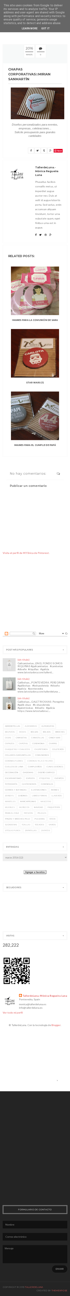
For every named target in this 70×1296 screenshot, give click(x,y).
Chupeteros (41, 749)
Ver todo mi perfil (13, 1012)
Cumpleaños (35, 766)
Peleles (42, 813)
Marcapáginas (28, 801)
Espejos (30, 778)
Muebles (10, 807)
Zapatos (45, 830)
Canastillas (37, 738)
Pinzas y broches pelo (17, 819)
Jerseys (9, 795)
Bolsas (34, 732)
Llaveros (57, 795)
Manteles (10, 801)
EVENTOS (59, 778)
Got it (45, 28)
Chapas (53, 743)
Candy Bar (54, 738)
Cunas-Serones (54, 766)
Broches (60, 732)
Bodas (22, 732)
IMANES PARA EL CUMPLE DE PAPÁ (35, 445)
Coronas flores (14, 761)
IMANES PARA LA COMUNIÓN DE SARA (35, 320)
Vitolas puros (12, 830)
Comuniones (42, 755)
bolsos (47, 732)
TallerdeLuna (34, 1287)
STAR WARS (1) (35, 382)
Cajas (8, 738)
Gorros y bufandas (15, 790)
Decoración (11, 772)
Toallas (26, 824)
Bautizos (10, 732)
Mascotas (46, 801)
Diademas (28, 772)
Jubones (22, 795)
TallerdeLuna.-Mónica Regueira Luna (45, 995)
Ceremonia (38, 743)
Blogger (56, 1025)
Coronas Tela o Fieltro (40, 761)
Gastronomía (29, 784)
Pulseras (39, 819)
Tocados (39, 824)
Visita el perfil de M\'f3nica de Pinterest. (26, 552)
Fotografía (11, 784)
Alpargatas (47, 726)
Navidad (38, 807)
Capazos (9, 743)
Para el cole (12, 813)
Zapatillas (30, 830)
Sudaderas (11, 824)
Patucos (28, 813)
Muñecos (24, 807)
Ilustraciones (38, 790)
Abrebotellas (12, 726)
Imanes (55, 790)
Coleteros (58, 749)
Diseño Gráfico (46, 772)
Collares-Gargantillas (18, 755)
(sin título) (23, 659)
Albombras (31, 726)
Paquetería (54, 807)
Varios (52, 824)
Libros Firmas (39, 795)
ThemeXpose (59, 1290)
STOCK (52, 819)
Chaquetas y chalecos (17, 749)
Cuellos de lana (14, 766)
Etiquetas (44, 778)
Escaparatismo (13, 778)
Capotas (23, 743)
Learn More (30, 28)
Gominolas (47, 784)
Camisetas (21, 738)
